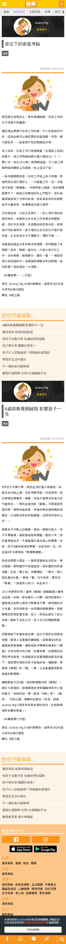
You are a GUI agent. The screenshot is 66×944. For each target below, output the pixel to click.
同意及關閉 (33, 929)
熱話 (26, 863)
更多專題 (45, 893)
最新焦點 (7, 863)
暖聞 (33, 863)
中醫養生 (50, 884)
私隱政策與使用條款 (35, 922)
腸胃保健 (37, 889)
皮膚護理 (31, 893)
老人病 (19, 893)
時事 (48, 11)
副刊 (58, 11)
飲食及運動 (22, 884)
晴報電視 (19, 11)
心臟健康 (23, 889)
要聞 (18, 863)
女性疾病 (7, 893)
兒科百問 (50, 889)
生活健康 (37, 884)
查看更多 (42, 29)
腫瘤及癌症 (9, 889)
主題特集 (34, 11)
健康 (6, 11)
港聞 (5, 53)
